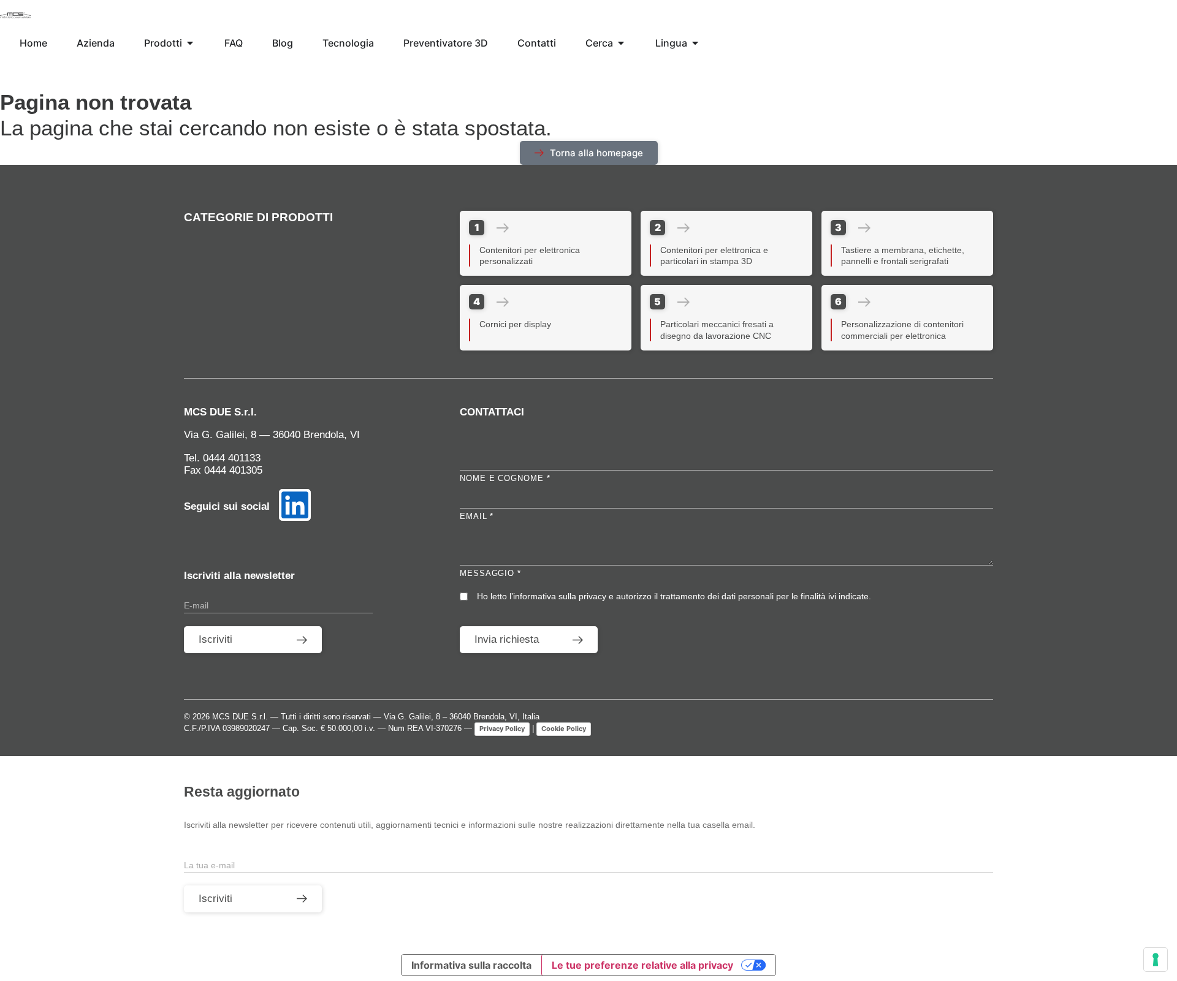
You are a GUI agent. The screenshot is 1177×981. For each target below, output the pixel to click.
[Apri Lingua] (695, 43)
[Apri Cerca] (621, 43)
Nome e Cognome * (505, 478)
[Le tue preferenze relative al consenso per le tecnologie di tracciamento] (1155, 959)
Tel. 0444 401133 (222, 458)
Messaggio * (490, 573)
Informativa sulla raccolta (471, 965)
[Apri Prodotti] (190, 43)
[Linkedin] (295, 505)
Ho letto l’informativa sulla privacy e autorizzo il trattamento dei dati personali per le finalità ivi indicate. (674, 596)
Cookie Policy (563, 728)
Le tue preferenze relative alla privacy (642, 965)
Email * (476, 516)
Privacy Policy (502, 728)
